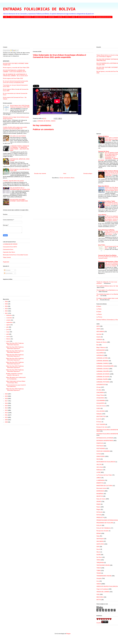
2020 (6, 394)
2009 (6, 419)
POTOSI (98, 514)
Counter (98, 622)
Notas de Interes (101, 499)
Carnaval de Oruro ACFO (10, 246)
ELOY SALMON (100, 424)
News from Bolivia (103, 186)
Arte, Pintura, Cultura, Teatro (106, 201)
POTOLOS (99, 512)
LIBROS (98, 477)
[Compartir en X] (58, 118)
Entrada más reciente (40, 173)
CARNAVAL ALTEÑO (102, 358)
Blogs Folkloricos (101, 347)
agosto (8, 324)
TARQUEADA (100, 562)
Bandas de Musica (101, 342)
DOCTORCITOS (100, 416)
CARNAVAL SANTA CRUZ (39, 16)
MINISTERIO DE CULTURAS (104, 485)
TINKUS (98, 568)
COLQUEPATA (100, 403)
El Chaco (98, 421)
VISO (97, 594)
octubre (8, 320)
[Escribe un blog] (56, 118)
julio (7, 327)
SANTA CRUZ (100, 544)
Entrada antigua (87, 173)
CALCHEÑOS (100, 352)
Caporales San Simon (9, 252)
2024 (6, 306)
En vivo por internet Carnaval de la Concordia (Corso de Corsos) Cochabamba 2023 (15, 81)
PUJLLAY (99, 525)
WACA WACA (100, 597)
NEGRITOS (99, 496)
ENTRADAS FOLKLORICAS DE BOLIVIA (39, 9)
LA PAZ (98, 472)
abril (7, 334)
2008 (6, 422)
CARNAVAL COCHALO (102, 368)
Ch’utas (98, 387)
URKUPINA (59, 16)
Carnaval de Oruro (8, 249)
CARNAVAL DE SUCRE (102, 376)
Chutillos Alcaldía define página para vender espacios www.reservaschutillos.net (15, 128)
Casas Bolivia (102, 214)
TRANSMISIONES (27, 16)
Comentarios (8, 273)
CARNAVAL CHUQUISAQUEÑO (105, 366)
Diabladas (99, 413)
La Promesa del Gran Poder (104, 475)
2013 (6, 410)
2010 (6, 417)
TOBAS (98, 570)
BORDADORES (100, 350)
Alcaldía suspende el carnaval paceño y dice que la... (14, 374)
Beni (97, 344)
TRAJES (98, 573)
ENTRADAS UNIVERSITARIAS (104, 440)
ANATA (98, 329)
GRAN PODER (51, 16)
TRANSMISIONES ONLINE (103, 575)
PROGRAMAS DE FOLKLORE (104, 522)
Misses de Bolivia (103, 136)
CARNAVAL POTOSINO (102, 382)
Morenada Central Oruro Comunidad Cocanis (15, 254)
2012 (6, 412)
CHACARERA (100, 392)
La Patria (98, 309)
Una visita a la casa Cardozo (18, 136)
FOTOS (67, 16)
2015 (6, 405)
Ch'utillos (98, 390)
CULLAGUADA (100, 411)
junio (7, 329)
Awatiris (98, 337)
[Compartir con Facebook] (59, 118)
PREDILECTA (100, 517)
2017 (6, 401)
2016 (6, 403)
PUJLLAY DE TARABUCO (103, 528)
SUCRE (98, 554)
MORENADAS (100, 491)
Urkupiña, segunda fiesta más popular (13, 180)
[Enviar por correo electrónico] (54, 118)
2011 (6, 415)
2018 (6, 398)
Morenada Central (101, 488)
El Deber (98, 311)
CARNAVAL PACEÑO (102, 379)
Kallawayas (99, 469)
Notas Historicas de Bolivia (106, 230)
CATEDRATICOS (101, 384)
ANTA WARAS (100, 331)
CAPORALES (100, 355)
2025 (6, 304)
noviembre (9, 317)
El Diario (98, 306)
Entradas (7, 270)
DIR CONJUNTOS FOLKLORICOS (85, 16)
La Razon (99, 314)
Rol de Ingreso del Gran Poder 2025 (13, 78)
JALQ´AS (99, 464)
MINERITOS (99, 483)
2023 (6, 308)
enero (8, 341)
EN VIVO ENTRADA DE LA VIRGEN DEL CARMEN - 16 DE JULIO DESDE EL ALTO (14, 71)
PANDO (98, 504)
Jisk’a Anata (99, 467)
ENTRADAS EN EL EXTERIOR (104, 438)
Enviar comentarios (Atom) (67, 177)
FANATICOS (99, 443)
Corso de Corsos (101, 405)
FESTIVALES (100, 445)
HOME (5, 16)
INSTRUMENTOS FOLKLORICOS (105, 461)
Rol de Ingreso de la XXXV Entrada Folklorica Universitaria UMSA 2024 (19, 106)
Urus (97, 581)
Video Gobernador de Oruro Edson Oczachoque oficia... (15, 382)
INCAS (98, 459)
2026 (6, 301)
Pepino (98, 507)
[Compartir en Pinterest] (61, 118)
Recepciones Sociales (102, 530)
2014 (6, 408)
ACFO (98, 326)
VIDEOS (73, 16)
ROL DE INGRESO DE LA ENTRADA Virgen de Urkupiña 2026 (20, 188)
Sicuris (98, 549)
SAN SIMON (99, 541)
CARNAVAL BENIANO (102, 360)
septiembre (9, 322)
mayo (8, 331)
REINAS (98, 533)
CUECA (98, 408)
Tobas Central (7, 257)
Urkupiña (98, 578)
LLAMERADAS (100, 480)
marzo (8, 336)
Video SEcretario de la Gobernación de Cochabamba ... (16, 378)
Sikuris (98, 552)
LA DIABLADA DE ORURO (10, 244)
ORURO (98, 501)
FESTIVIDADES (100, 448)
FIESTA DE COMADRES (103, 451)
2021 (6, 313)
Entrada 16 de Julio (101, 427)
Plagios (98, 509)
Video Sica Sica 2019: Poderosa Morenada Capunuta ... (15, 344)
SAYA (97, 546)
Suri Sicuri (99, 557)
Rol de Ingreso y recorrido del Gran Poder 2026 (16, 67)
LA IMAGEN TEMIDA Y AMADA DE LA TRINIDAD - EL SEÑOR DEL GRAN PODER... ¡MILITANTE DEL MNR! (19, 148)
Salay (98, 536)
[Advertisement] (55, 33)
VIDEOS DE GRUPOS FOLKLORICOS (106, 586)
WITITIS (98, 599)
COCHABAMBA (100, 400)
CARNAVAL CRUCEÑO (102, 371)
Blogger (68, 633)
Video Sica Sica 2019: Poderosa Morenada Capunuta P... (15, 347)
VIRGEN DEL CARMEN (102, 591)
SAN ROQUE (100, 538)
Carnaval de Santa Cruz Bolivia (107, 255)
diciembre (9, 315)
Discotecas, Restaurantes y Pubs (108, 261)
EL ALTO (98, 419)
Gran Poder (101, 245)
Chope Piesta (100, 395)
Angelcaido (6, 262)
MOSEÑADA (99, 493)
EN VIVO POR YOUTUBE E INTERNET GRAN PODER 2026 (19, 200)
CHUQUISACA (100, 398)
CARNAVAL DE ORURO (15, 16)
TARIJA (98, 560)
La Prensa (99, 317)
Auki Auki (98, 334)
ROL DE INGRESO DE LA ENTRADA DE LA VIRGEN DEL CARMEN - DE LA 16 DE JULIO (15, 75)
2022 (6, 311)
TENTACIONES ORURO (103, 565)
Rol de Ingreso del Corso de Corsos (103, 16)
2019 (6, 396)
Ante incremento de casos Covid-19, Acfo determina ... (16, 385)
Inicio (64, 173)
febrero (8, 339)
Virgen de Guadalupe (102, 589)
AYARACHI (99, 339)
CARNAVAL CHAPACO (102, 363)
